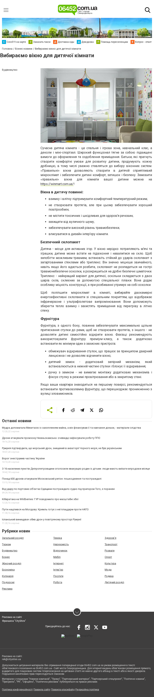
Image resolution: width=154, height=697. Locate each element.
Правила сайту (41, 689)
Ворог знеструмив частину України (23, 458)
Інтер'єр (58, 569)
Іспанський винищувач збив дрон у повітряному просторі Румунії (41, 519)
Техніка (57, 537)
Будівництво (9, 550)
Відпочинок (60, 550)
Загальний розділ (13, 537)
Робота (57, 582)
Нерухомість (61, 544)
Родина (109, 576)
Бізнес (6, 556)
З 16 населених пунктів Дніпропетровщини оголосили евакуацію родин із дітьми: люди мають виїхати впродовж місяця (76, 468)
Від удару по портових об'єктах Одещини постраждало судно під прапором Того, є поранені (58, 488)
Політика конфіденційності (17, 689)
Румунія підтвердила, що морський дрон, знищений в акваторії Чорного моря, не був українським (62, 448)
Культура (110, 563)
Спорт (108, 556)
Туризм (6, 544)
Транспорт (111, 544)
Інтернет (58, 563)
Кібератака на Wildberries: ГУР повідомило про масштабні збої (40, 499)
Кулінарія (7, 576)
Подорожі (8, 582)
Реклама (7, 588)
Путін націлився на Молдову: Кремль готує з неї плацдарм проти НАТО (45, 509)
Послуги (58, 576)
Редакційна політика (87, 689)
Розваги (109, 550)
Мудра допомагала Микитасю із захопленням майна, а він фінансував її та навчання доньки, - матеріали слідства (71, 427)
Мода (108, 569)
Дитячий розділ (114, 582)
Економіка (8, 569)
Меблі (57, 556)
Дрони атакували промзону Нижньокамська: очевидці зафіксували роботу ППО (51, 437)
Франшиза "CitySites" (14, 621)
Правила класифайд (63, 689)
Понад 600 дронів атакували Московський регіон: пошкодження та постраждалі (51, 478)
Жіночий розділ (11, 563)
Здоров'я (110, 537)
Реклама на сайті (12, 617)
